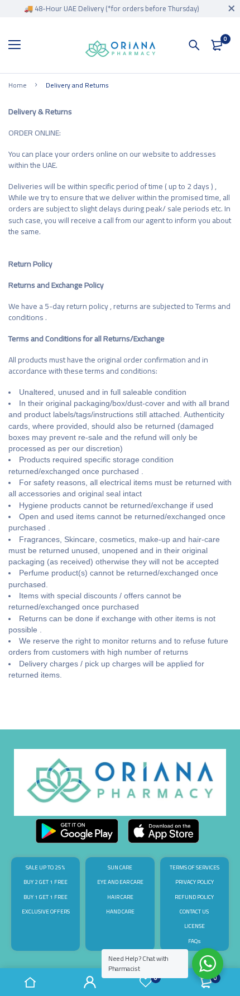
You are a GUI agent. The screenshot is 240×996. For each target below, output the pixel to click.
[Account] (90, 982)
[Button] (194, 45)
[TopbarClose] (231, 8)
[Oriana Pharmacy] (120, 51)
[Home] (30, 982)
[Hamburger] (18, 45)
